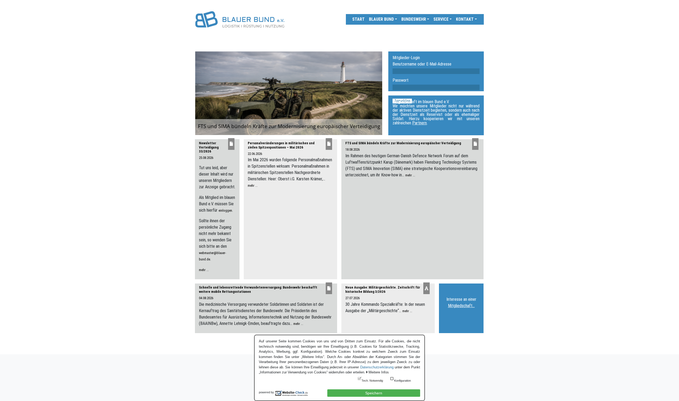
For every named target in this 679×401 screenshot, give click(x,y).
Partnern (419, 122)
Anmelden (402, 101)
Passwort (400, 80)
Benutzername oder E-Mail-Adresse (422, 64)
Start (358, 19)
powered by (266, 392)
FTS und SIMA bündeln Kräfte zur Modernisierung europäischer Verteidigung (403, 143)
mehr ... (204, 270)
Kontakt (465, 19)
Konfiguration (402, 380)
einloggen (225, 210)
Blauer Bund (381, 19)
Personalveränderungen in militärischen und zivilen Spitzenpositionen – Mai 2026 (281, 145)
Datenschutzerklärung (377, 367)
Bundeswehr (413, 19)
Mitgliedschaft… (461, 305)
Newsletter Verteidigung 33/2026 (209, 147)
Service (441, 19)
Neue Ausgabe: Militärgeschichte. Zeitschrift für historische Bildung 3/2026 (382, 289)
